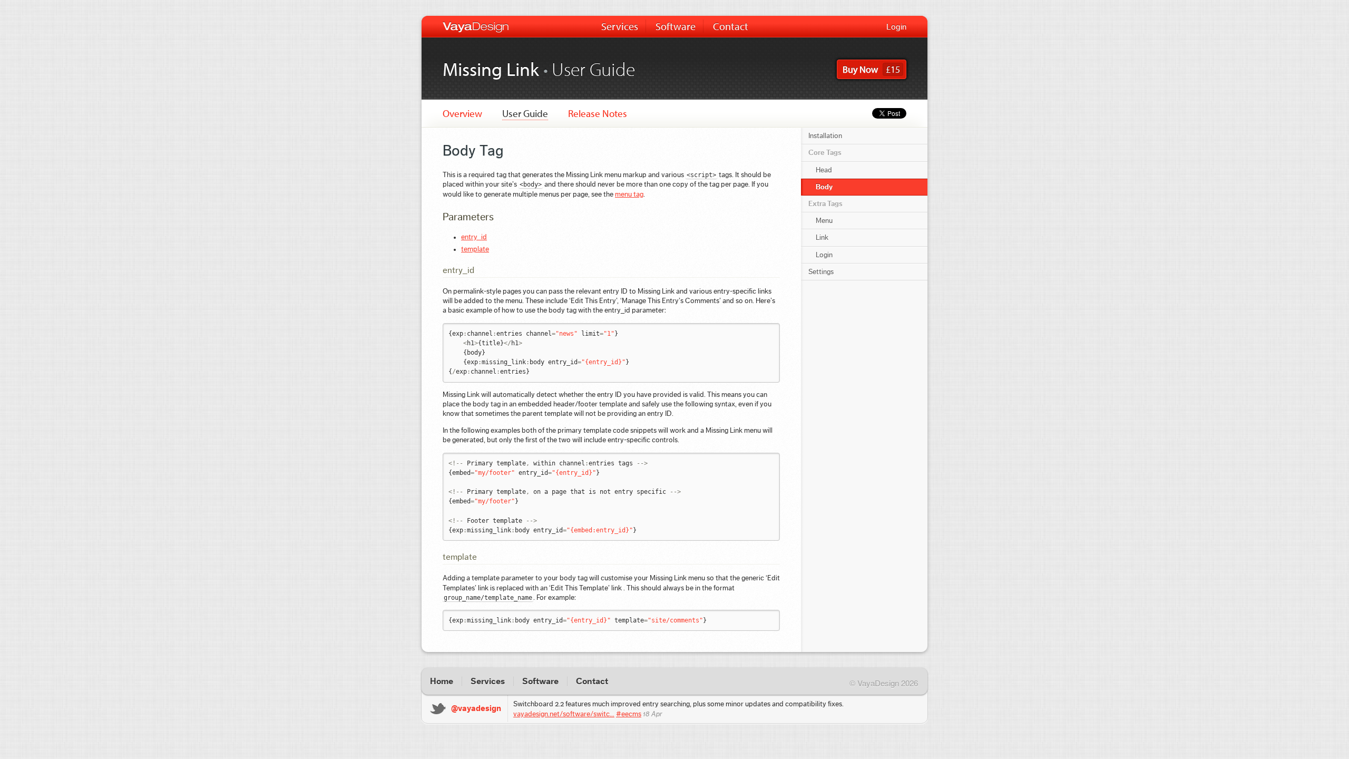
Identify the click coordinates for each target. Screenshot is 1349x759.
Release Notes (597, 113)
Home (441, 681)
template (475, 249)
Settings (821, 272)
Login (896, 27)
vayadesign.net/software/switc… (563, 714)
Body (824, 187)
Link (822, 237)
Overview (462, 113)
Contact (730, 26)
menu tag (629, 194)
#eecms (628, 714)
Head (824, 170)
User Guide (525, 113)
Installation (825, 136)
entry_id (474, 237)
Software (676, 26)
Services (619, 26)
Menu (824, 221)
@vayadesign (476, 708)
